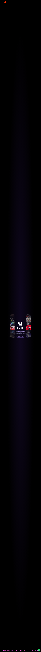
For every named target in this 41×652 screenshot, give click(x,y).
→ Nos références (20, 336)
